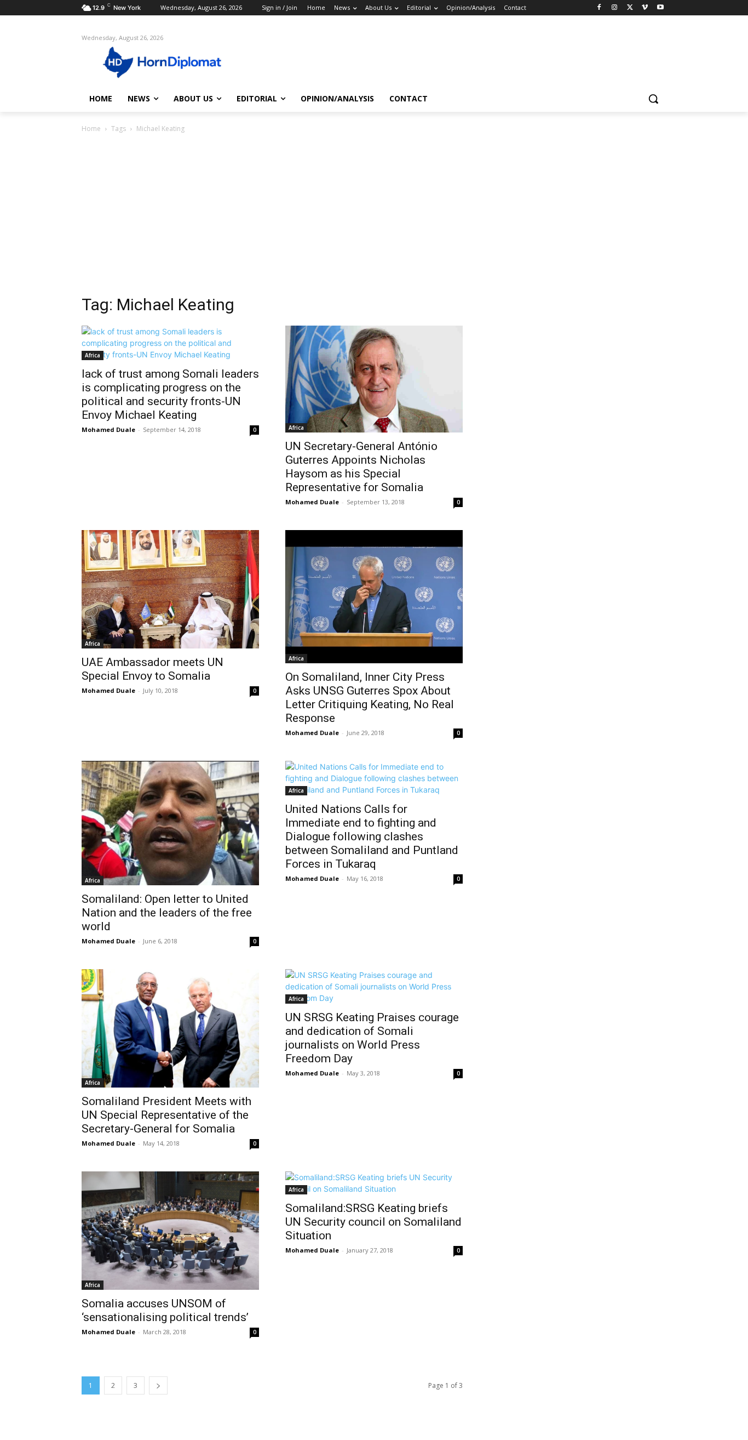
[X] (630, 8)
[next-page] (158, 1385)
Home (91, 128)
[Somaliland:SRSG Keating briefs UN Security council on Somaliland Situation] (374, 1182)
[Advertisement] (374, 217)
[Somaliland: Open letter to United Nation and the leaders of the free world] (170, 823)
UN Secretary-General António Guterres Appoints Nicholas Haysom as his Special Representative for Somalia (361, 467)
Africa (92, 355)
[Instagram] (614, 8)
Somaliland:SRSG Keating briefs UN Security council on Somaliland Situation (373, 1222)
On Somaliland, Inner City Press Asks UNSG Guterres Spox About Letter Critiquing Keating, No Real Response (369, 697)
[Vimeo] (644, 8)
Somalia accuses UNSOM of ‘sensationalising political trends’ (165, 1310)
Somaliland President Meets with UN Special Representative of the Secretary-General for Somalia (166, 1115)
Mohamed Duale (108, 429)
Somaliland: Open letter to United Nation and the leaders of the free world (167, 912)
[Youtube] (660, 8)
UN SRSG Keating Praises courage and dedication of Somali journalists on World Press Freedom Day (372, 1038)
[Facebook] (599, 8)
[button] (653, 99)
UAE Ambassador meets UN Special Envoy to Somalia (152, 669)
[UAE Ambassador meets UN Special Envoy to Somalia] (170, 589)
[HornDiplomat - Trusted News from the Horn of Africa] (169, 61)
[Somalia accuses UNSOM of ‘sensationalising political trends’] (170, 1230)
